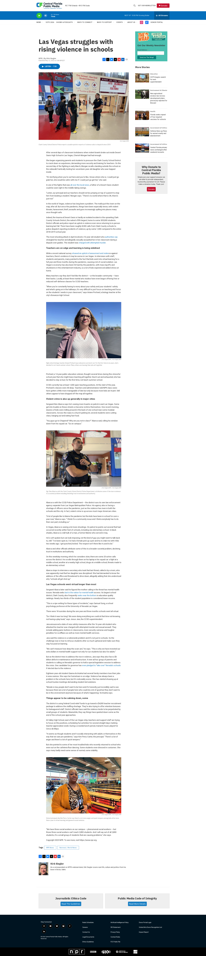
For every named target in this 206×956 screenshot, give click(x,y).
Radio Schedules (88, 922)
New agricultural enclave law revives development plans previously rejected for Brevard (158, 98)
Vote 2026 (50, 22)
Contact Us (86, 932)
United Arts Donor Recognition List (150, 927)
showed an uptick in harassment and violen (90, 253)
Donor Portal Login (145, 922)
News (38, 22)
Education (154, 74)
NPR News (50, 848)
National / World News (68, 848)
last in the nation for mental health (79, 592)
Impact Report (144, 932)
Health (152, 111)
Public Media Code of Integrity (137, 898)
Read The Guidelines (71, 904)
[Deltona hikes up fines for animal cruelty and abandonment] (142, 131)
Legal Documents (88, 937)
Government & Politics (158, 128)
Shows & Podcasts (64, 22)
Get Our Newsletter (147, 5)
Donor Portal (157, 22)
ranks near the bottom (87, 595)
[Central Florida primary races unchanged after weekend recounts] (142, 148)
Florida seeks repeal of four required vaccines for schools (158, 117)
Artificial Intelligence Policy (120, 922)
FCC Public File (115, 942)
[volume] (45, 15)
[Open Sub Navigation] (43, 22)
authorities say (111, 237)
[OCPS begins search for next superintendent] (142, 77)
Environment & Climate (158, 90)
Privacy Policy (115, 932)
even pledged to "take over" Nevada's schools (101, 665)
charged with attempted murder (92, 243)
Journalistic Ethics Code (70, 898)
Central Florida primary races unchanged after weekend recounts (158, 149)
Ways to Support (104, 22)
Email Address (142, 50)
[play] (39, 15)
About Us (131, 22)
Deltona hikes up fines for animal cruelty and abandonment (158, 133)
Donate (164, 6)
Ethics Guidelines (88, 942)
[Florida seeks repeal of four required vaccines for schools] (142, 115)
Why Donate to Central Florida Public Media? (151, 170)
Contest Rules (115, 937)
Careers (85, 927)
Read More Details (137, 904)
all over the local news (79, 185)
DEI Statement (115, 927)
